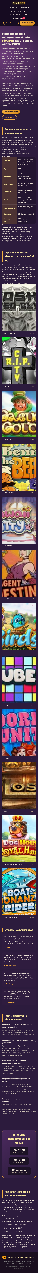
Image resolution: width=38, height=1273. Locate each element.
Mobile (26, 14)
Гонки (25, 11)
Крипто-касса (24, 7)
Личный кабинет (11, 23)
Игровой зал (13, 7)
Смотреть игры (9, 117)
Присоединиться (27, 22)
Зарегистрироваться (11, 111)
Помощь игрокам (15, 14)
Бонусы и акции (16, 11)
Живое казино (19, 18)
